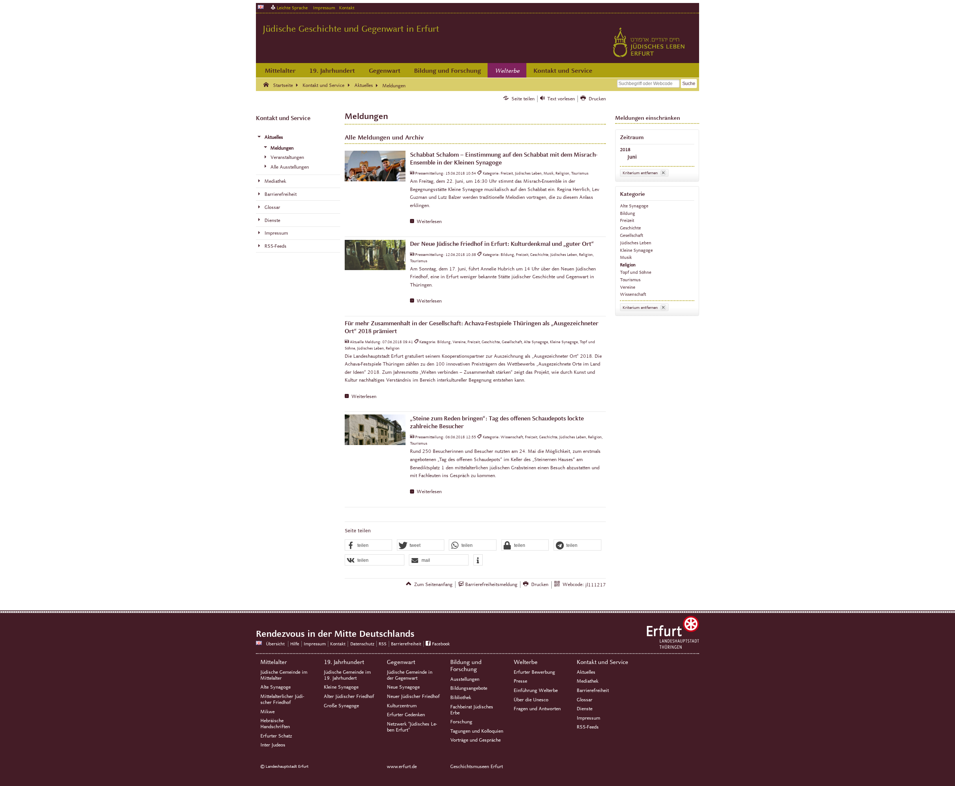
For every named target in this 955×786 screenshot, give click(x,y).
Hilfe (294, 643)
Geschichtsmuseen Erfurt (476, 767)
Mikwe (267, 712)
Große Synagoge (341, 706)
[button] (368, 545)
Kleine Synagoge (636, 250)
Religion (628, 264)
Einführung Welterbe (536, 690)
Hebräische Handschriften (275, 724)
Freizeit (627, 220)
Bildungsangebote (468, 688)
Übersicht (275, 643)
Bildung (627, 213)
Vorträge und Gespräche (475, 740)
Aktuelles (586, 672)
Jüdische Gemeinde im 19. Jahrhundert (347, 675)
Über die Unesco (531, 700)
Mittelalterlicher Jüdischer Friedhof (282, 699)
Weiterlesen (429, 222)
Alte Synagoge (634, 206)
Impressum (324, 7)
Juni (632, 157)
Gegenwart (384, 71)
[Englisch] (261, 7)
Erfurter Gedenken (406, 715)
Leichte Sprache (292, 7)
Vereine (627, 287)
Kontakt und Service (562, 71)
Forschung (461, 722)
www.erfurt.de (402, 767)
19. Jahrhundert (332, 71)
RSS (382, 643)
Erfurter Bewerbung (534, 672)
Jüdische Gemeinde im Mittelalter (283, 675)
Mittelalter (280, 71)
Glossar (584, 700)
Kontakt (346, 7)
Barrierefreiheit (406, 643)
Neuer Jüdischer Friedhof (413, 696)
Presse (520, 681)
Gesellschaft (631, 235)
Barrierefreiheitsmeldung (491, 585)
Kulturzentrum (402, 706)
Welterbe (507, 71)
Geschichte (630, 228)
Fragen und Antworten (537, 709)
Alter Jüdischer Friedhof (349, 696)
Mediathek (587, 681)
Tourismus (630, 279)
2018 (625, 149)
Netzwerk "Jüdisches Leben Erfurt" (412, 727)
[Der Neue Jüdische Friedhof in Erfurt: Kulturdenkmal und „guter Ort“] (375, 255)
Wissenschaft (633, 294)
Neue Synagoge (403, 687)
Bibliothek (460, 698)
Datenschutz (362, 643)
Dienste (584, 709)
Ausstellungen (464, 679)
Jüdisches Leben (635, 242)
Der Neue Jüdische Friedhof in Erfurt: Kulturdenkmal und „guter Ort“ (502, 243)
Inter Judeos (272, 745)
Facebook (441, 643)
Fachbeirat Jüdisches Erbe (471, 710)
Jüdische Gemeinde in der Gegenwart (409, 675)
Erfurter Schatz (276, 736)
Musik (626, 257)
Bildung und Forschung (447, 71)
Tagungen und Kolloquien (476, 731)
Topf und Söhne (635, 272)
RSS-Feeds (588, 727)
